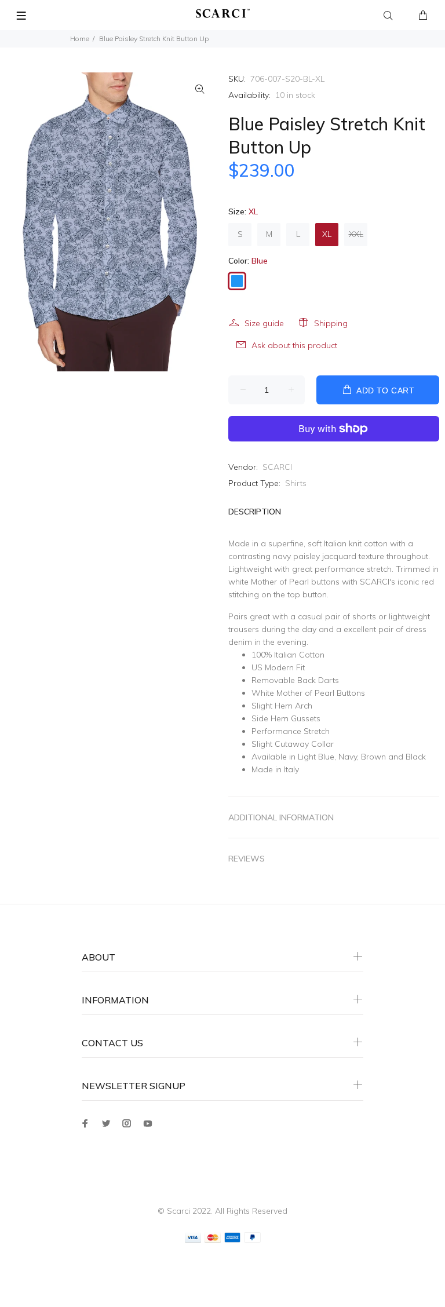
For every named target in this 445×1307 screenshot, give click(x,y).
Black (416, 756)
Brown (373, 756)
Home (79, 38)
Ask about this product (294, 345)
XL (326, 234)
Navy (347, 756)
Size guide (264, 323)
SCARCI (277, 467)
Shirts (296, 483)
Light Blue (316, 756)
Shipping (331, 323)
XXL (356, 234)
